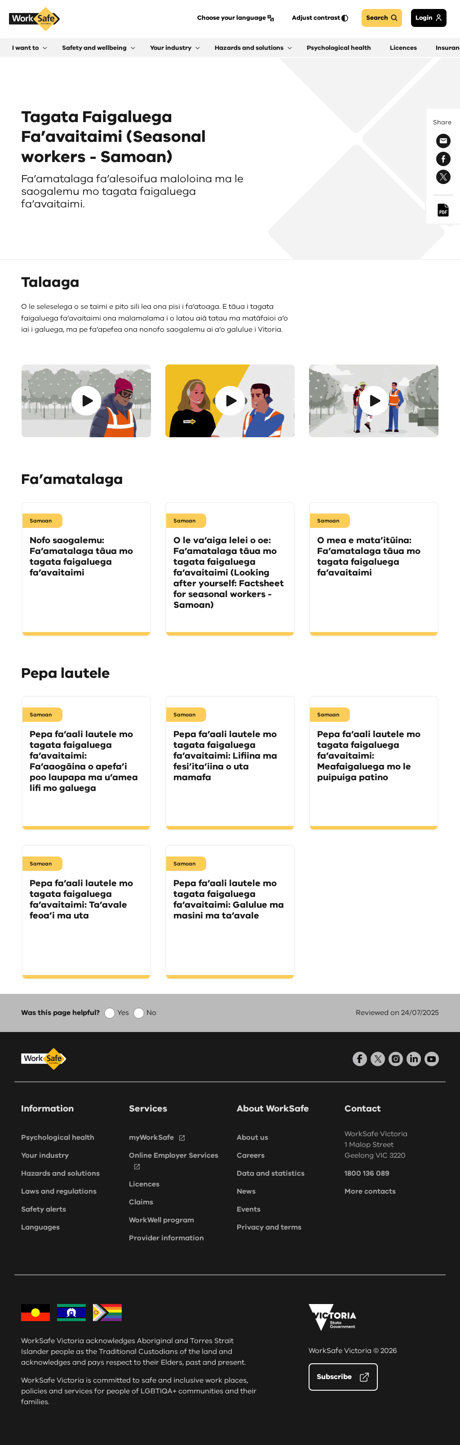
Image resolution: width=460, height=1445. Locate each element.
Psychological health (57, 1137)
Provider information (166, 1238)
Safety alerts (43, 1209)
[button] (29, 48)
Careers (251, 1155)
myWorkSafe (151, 1137)
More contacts (370, 1191)
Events (249, 1209)
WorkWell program (161, 1220)
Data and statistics (271, 1173)
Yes (123, 1013)
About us (252, 1137)
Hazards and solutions (60, 1173)
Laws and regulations (59, 1191)
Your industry (45, 1155)
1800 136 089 (367, 1173)
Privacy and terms (269, 1227)
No (151, 1013)
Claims (141, 1202)
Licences (144, 1184)
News (246, 1191)
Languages (40, 1227)
